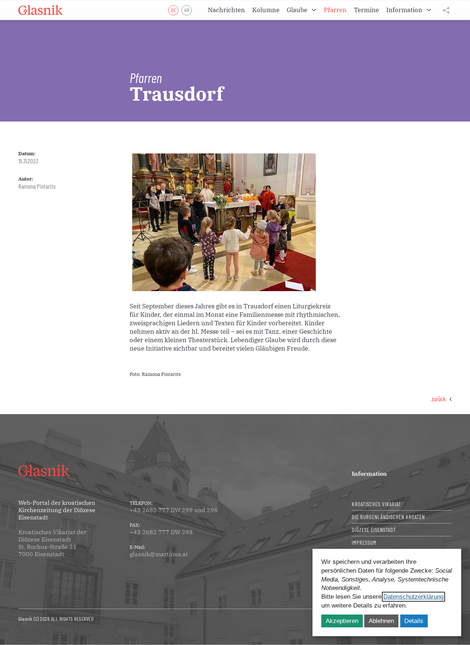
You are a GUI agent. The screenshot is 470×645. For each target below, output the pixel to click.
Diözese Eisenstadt (374, 529)
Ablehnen (381, 620)
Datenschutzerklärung (413, 596)
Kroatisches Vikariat (376, 504)
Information (369, 473)
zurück (438, 398)
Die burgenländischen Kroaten (388, 517)
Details (413, 620)
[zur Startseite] (40, 10)
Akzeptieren (342, 620)
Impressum (364, 542)
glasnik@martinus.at (159, 554)
